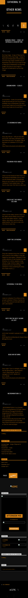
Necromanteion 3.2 (14, 393)
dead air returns (14, 354)
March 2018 (4, 462)
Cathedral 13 (14, 2)
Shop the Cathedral (14, 239)
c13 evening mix (6, 545)
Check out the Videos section (14, 200)
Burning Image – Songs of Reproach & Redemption (14, 41)
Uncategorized (10, 76)
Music (3, 32)
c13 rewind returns (14, 122)
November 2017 (5, 464)
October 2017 (4, 466)
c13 (3, 50)
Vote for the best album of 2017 (14, 319)
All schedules (6, 585)
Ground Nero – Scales (14, 85)
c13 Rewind (5, 540)
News (8, 32)
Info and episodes (14, 528)
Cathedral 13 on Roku (14, 284)
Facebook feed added (14, 161)
